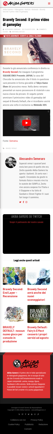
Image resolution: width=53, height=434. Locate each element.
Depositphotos (37, 408)
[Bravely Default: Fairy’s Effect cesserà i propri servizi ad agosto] (38, 322)
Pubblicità (29, 424)
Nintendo (35, 9)
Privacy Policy (37, 420)
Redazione (43, 424)
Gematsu (13, 140)
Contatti (28, 429)
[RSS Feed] (19, 414)
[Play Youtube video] (26, 123)
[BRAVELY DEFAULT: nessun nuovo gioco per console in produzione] (14, 322)
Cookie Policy (14, 424)
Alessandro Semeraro (12, 29)
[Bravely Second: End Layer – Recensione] (14, 284)
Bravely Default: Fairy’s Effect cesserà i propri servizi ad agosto (38, 332)
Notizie (27, 9)
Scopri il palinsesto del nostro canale (26, 222)
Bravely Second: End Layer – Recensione (13, 292)
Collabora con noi (18, 420)
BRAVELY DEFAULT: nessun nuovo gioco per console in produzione (14, 334)
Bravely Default (11, 148)
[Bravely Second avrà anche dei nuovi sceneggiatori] (38, 284)
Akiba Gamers (8, 9)
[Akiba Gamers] (19, 5)
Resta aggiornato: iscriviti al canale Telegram (23, 36)
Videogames (19, 9)
